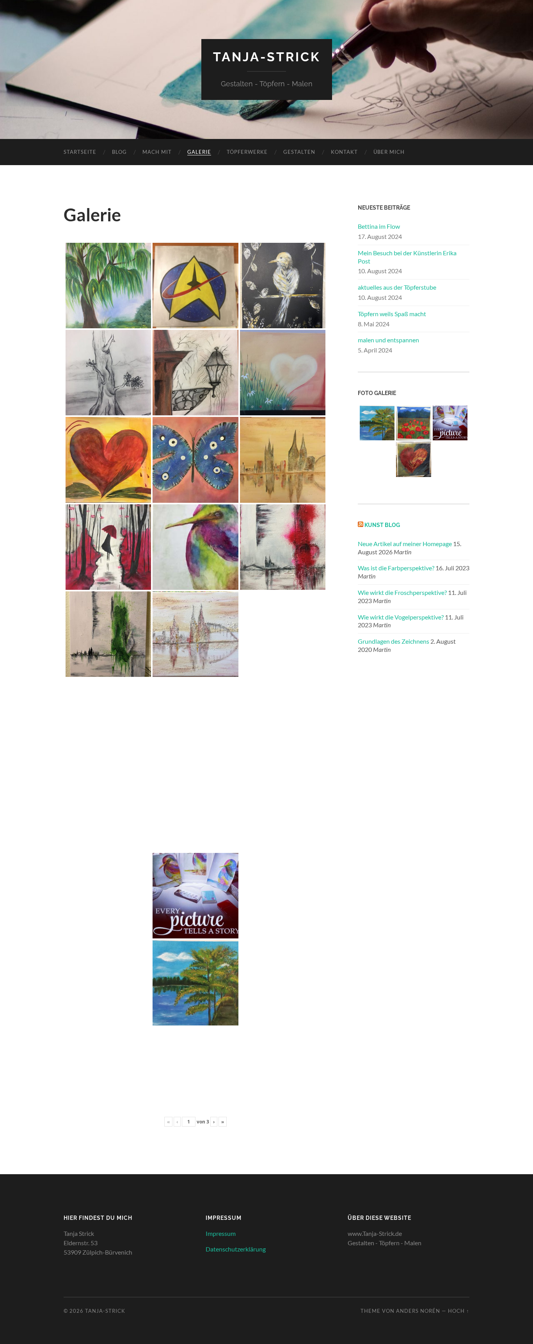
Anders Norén (418, 1311)
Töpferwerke (247, 152)
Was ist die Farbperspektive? (396, 567)
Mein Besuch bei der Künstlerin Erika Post (407, 257)
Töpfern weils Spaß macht (392, 313)
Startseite (80, 152)
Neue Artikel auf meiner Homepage (405, 543)
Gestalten (299, 152)
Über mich (389, 152)
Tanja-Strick (266, 57)
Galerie (199, 152)
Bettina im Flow (379, 226)
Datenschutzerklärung (236, 1249)
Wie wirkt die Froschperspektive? (402, 592)
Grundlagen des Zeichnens (393, 641)
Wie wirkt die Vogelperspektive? (401, 617)
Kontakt (344, 152)
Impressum (221, 1233)
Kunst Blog (382, 525)
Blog (119, 152)
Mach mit (157, 152)
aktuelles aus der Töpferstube (397, 287)
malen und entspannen (388, 340)
